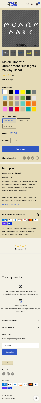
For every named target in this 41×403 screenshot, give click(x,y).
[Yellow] (34, 109)
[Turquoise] (28, 109)
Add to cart (20, 149)
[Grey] (34, 92)
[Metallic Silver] (17, 103)
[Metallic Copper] (5, 103)
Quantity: (5, 141)
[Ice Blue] (5, 98)
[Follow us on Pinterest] (12, 373)
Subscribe (10, 352)
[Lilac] (17, 98)
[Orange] (28, 103)
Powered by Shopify (8, 398)
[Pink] (5, 109)
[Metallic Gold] (11, 103)
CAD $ (6, 363)
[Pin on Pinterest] (28, 158)
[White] (5, 92)
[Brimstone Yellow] (22, 92)
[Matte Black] (28, 98)
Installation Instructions (10, 204)
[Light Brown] (11, 98)
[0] (36, 4)
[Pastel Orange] (34, 103)
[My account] (32, 4)
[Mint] (22, 103)
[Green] (28, 92)
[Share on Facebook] (24, 158)
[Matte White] (34, 98)
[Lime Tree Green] (22, 98)
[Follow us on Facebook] (3, 373)
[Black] (11, 92)
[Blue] (17, 92)
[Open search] (28, 4)
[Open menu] (3, 4)
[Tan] (22, 109)
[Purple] (11, 109)
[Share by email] (37, 158)
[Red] (17, 109)
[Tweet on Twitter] (32, 158)
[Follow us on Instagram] (8, 373)
